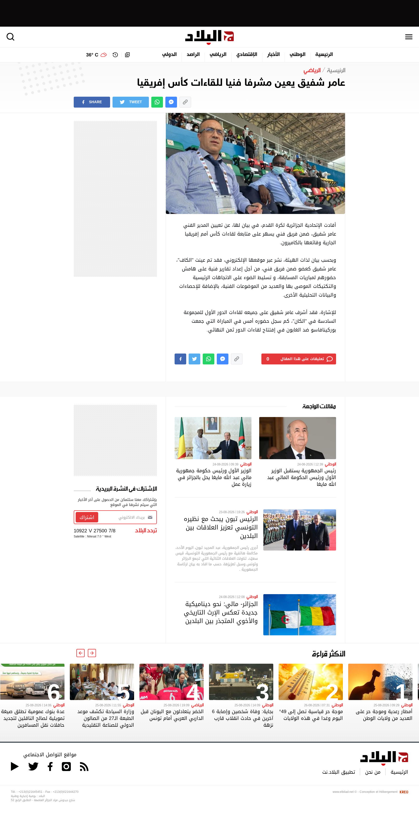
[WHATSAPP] (157, 102)
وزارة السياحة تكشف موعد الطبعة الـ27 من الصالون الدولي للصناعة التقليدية (105, 718)
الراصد (193, 54)
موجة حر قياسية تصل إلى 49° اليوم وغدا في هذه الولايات (311, 715)
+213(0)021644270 (66, 792)
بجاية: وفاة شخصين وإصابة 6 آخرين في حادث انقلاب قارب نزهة (242, 718)
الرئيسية (324, 54)
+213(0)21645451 (30, 792)
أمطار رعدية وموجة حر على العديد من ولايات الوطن (384, 715)
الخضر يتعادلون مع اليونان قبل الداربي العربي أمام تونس (172, 715)
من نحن (372, 772)
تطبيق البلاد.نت (338, 772)
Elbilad (209, 37)
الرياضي (218, 54)
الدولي (169, 54)
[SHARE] (180, 359)
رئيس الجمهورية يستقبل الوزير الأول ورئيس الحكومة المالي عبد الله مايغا (301, 477)
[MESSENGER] (171, 102)
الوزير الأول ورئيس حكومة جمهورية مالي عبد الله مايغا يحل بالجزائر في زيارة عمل (213, 477)
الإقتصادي (246, 54)
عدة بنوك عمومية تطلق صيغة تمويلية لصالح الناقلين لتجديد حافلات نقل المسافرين (32, 718)
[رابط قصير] (185, 102)
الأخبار (273, 54)
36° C (92, 54)
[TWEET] (194, 359)
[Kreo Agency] (403, 792)
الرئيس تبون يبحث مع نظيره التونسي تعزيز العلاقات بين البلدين (221, 527)
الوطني (298, 54)
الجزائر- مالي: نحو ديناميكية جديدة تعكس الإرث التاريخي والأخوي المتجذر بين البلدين (221, 612)
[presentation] (92, 653)
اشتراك (87, 517)
